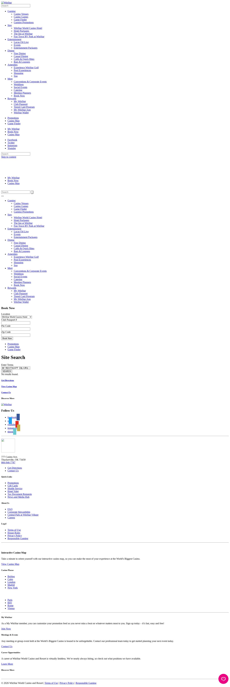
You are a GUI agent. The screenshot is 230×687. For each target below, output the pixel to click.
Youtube (12, 148)
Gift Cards (13, 485)
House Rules (14, 532)
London (11, 582)
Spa (16, 76)
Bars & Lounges (22, 62)
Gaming (11, 11)
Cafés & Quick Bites (24, 59)
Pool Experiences (22, 70)
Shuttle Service (15, 488)
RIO (10, 602)
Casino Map (14, 120)
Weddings (19, 84)
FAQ (10, 509)
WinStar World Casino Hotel (28, 28)
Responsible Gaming (18, 538)
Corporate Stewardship (19, 512)
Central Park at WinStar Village (23, 514)
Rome (10, 605)
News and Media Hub (18, 497)
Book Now (19, 95)
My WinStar (20, 101)
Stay (10, 25)
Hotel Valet (13, 491)
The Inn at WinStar (23, 33)
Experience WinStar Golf (26, 67)
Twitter (11, 142)
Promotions (13, 118)
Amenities (13, 64)
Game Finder (20, 19)
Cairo (10, 579)
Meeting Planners (22, 93)
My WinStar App (22, 109)
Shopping (18, 73)
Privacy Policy (15, 535)
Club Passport (21, 104)
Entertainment (14, 39)
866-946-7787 (8, 462)
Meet (10, 78)
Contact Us (13, 470)
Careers (11, 517)
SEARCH (7, 371)
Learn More (7, 664)
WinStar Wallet (21, 112)
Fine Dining (20, 53)
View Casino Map (10, 564)
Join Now (6, 628)
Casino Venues (21, 14)
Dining (11, 50)
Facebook (12, 139)
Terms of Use (14, 530)
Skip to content (8, 157)
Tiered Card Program (24, 107)
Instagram (12, 145)
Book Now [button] (7, 338)
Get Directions (15, 468)
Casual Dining (21, 56)
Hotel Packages (21, 31)
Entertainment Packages (25, 47)
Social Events (20, 87)
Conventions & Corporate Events (30, 81)
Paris (10, 600)
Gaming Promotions (24, 22)
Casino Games (21, 16)
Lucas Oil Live (21, 42)
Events (17, 45)
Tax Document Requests (20, 494)
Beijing (11, 576)
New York (13, 587)
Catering (18, 90)
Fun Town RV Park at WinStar (29, 36)
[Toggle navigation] (2, 196)
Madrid (11, 585)
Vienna (11, 608)
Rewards (12, 98)
